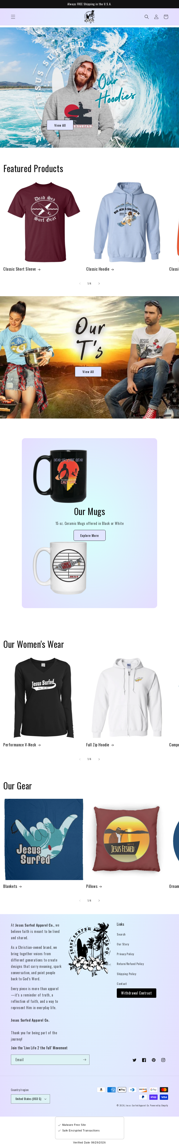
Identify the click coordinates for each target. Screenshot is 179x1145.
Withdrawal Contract (136, 993)
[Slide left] (80, 283)
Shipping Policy (126, 973)
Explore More (89, 535)
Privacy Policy (125, 953)
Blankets (10, 886)
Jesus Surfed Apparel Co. (138, 1105)
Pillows (91, 886)
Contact (122, 983)
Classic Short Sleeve (19, 269)
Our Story (123, 944)
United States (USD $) (28, 1099)
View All (60, 125)
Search (121, 934)
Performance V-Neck (19, 744)
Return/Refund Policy (130, 963)
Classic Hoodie (97, 269)
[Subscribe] (84, 1060)
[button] (13, 17)
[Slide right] (99, 283)
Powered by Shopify (159, 1105)
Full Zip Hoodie (97, 744)
